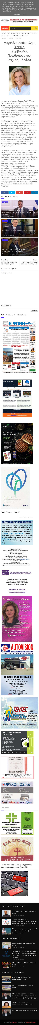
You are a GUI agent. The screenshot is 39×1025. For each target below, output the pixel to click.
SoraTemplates (13, 1022)
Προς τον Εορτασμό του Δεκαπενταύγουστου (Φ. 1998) (22, 1003)
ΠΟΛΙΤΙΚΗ (18, 38)
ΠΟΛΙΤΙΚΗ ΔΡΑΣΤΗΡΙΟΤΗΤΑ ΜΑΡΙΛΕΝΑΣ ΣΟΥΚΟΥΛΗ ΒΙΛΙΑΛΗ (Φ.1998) (17, 251)
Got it (25, 14)
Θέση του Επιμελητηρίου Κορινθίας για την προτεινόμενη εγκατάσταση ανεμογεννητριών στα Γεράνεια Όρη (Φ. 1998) (24, 954)
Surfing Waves (29, 517)
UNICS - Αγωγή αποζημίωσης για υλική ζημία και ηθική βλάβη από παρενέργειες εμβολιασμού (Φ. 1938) (24, 996)
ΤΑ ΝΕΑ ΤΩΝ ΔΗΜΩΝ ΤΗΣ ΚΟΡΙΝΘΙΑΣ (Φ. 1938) (21, 978)
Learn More (17, 14)
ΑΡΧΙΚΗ (5, 28)
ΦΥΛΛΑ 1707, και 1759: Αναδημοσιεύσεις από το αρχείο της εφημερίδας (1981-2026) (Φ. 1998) (24, 921)
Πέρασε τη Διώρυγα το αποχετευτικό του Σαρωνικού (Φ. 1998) (24, 930)
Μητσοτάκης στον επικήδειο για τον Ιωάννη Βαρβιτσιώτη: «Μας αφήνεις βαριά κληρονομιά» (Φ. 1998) (19, 212)
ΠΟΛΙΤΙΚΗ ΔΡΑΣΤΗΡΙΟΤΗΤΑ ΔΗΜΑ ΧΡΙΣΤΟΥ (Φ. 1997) (19, 232)
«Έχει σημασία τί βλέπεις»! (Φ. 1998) (24, 1010)
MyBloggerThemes (30, 1022)
